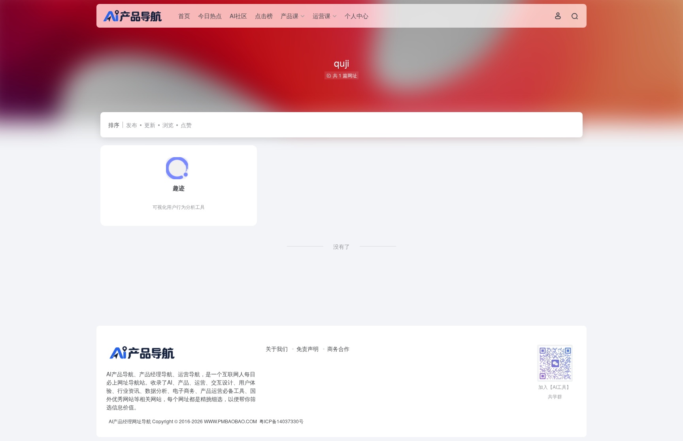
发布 (131, 125)
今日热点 (210, 15)
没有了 (341, 246)
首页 (184, 15)
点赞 (186, 125)
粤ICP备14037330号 (281, 421)
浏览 (168, 125)
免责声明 (307, 349)
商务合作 (338, 349)
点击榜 (264, 15)
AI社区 (238, 15)
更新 (149, 125)
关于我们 (277, 349)
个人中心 (356, 15)
